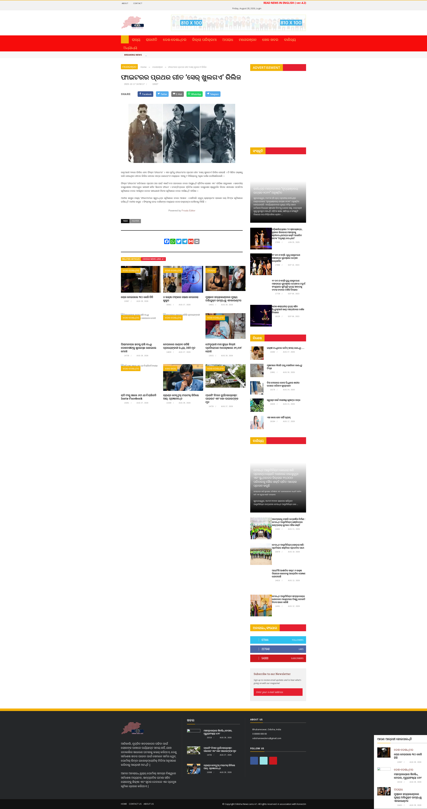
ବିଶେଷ (257, 338)
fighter (135, 221)
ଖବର (190, 720)
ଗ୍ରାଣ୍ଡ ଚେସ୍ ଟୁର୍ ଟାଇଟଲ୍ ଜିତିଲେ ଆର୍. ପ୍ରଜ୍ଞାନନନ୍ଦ (181, 396)
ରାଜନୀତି (151, 39)
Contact (137, 3)
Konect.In (301, 803)
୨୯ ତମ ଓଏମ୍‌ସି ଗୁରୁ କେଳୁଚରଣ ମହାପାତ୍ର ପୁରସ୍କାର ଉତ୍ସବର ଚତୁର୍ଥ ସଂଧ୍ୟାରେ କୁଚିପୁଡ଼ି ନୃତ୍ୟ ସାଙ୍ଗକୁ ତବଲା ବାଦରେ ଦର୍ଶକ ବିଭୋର (288, 285)
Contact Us (135, 803)
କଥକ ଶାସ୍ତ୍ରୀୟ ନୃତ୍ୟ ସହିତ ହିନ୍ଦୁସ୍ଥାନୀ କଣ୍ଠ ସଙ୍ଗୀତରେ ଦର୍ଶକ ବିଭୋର (288, 309)
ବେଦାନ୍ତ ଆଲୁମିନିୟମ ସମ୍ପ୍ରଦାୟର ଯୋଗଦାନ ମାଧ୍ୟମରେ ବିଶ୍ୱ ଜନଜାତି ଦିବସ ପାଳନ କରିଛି (288, 599)
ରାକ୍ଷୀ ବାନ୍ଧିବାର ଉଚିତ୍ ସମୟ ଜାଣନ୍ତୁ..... (285, 347)
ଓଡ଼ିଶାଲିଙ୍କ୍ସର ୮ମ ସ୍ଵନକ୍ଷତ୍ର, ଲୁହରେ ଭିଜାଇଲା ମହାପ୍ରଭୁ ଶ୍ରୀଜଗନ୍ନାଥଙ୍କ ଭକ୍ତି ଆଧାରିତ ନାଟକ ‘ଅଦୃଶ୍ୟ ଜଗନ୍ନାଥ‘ (287, 234)
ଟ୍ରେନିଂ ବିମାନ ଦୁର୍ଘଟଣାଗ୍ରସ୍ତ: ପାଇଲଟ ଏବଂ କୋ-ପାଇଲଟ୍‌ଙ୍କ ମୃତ (221, 398)
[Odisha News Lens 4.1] (132, 728)
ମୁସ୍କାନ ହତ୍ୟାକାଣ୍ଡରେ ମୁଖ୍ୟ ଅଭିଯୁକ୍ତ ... (171, 54)
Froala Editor (188, 210)
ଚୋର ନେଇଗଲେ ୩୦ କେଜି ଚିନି (137, 297)
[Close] (424, 738)
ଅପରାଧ (227, 39)
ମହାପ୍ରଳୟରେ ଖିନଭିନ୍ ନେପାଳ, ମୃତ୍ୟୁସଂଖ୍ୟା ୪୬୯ (408, 775)
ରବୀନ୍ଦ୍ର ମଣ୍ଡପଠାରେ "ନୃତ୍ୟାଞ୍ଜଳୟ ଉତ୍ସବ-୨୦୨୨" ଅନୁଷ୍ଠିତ (276, 190)
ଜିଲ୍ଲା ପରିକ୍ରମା (204, 39)
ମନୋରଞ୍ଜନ (248, 39)
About (125, 3)
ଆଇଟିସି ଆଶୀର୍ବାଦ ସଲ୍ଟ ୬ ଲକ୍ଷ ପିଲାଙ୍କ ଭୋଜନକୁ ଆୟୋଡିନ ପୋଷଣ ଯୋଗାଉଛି (288, 573)
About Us (149, 803)
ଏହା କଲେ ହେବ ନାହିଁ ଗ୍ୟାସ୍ (278, 417)
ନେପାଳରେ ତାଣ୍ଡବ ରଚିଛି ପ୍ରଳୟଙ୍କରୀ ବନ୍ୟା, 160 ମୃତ (179, 345)
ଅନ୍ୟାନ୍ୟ (130, 47)
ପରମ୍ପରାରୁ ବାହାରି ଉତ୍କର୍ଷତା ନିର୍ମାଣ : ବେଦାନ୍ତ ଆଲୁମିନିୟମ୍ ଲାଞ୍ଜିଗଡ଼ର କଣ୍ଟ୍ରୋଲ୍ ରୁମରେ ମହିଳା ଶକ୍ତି (288, 522)
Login (258, 8)
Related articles (131, 259)
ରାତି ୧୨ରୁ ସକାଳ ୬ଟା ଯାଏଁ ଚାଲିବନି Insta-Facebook (138, 396)
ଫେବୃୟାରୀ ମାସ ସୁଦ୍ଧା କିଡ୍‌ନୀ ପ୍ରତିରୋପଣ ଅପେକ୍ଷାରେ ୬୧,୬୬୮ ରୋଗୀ (223, 347)
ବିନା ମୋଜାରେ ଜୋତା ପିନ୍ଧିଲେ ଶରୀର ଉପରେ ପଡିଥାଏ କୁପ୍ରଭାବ (283, 384)
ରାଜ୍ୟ (136, 39)
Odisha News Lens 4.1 (153, 259)
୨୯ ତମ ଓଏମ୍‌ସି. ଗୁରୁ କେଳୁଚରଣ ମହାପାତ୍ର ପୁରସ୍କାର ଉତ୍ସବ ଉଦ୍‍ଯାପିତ (286, 257)
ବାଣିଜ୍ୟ (290, 39)
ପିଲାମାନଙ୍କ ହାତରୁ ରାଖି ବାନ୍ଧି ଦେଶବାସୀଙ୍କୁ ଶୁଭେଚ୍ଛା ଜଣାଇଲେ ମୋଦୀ (138, 347)
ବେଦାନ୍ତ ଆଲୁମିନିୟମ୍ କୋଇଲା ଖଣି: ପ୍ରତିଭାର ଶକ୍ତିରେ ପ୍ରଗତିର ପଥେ (288, 546)
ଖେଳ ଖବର (270, 39)
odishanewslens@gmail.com (266, 738)
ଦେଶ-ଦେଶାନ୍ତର (174, 39)
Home (124, 803)
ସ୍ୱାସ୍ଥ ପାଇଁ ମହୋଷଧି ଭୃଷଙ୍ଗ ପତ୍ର (283, 399)
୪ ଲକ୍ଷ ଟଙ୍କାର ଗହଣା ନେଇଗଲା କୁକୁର (180, 298)
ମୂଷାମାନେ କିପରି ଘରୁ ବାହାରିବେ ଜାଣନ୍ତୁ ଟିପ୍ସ (284, 367)
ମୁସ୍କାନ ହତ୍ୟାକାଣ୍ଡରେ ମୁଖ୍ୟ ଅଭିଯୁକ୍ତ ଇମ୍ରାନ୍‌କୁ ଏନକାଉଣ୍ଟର (223, 298)
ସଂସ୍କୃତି (258, 151)
